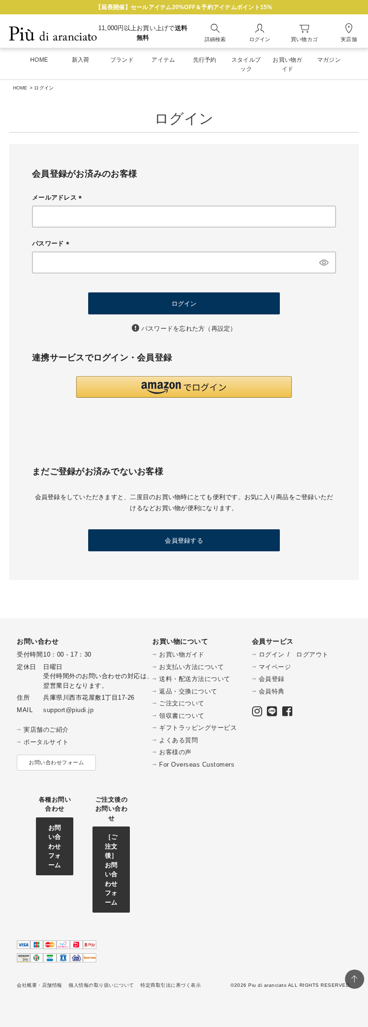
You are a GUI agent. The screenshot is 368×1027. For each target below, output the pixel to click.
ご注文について (182, 703)
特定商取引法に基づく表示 (170, 985)
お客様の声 (175, 752)
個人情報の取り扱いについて (101, 985)
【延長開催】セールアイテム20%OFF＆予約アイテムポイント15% (183, 7)
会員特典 (272, 691)
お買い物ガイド (182, 654)
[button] (184, 387)
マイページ (275, 666)
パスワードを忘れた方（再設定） (189, 328)
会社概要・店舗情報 (39, 985)
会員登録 (272, 678)
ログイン (272, 654)
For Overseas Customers (196, 764)
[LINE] (272, 713)
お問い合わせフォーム (56, 762)
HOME (20, 87)
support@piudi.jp (68, 710)
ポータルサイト (46, 742)
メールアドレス (58, 197)
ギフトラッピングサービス (198, 727)
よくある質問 (178, 740)
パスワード (52, 243)
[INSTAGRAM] (257, 713)
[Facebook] (287, 713)
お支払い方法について (191, 666)
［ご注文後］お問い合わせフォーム (111, 869)
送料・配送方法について (194, 678)
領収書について (182, 715)
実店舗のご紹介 (46, 729)
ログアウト (312, 654)
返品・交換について (188, 691)
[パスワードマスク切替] (324, 262)
